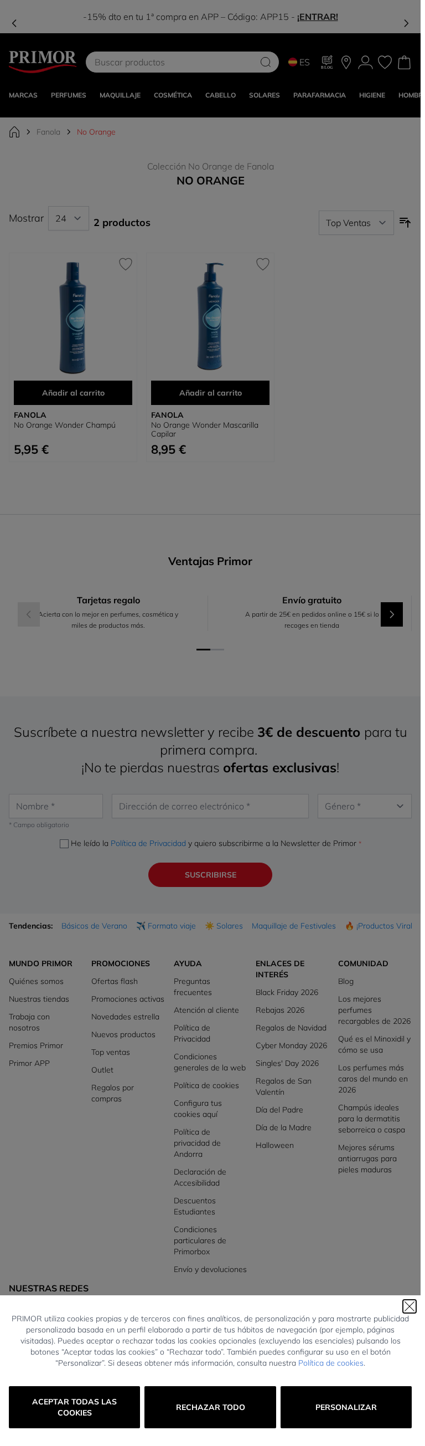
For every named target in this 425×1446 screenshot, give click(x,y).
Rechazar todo (210, 1407)
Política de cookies (331, 1363)
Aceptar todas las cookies (74, 1407)
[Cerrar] (409, 1306)
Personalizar (346, 1407)
